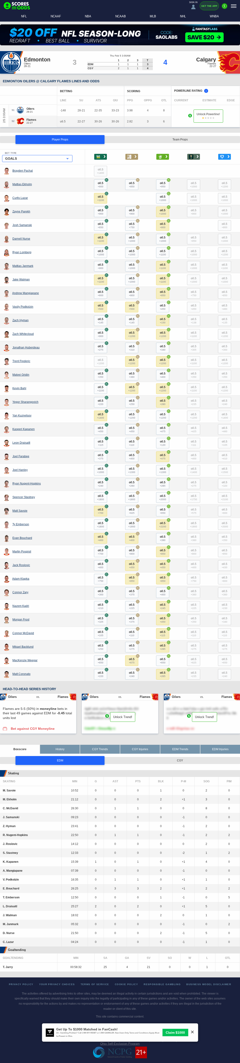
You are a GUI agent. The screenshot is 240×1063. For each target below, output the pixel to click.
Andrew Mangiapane (25, 293)
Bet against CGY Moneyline (33, 728)
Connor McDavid (23, 633)
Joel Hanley (20, 470)
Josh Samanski (22, 225)
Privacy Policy (21, 984)
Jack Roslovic (21, 565)
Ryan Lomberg (21, 252)
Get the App (209, 6)
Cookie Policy (126, 984)
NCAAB (120, 16)
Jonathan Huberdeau (26, 347)
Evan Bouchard (22, 538)
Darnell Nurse (21, 238)
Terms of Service (95, 984)
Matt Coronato (21, 674)
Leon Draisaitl (21, 442)
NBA (88, 16)
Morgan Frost (20, 619)
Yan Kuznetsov (21, 415)
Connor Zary (20, 592)
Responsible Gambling (162, 984)
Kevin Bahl (19, 388)
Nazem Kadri (20, 606)
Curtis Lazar (20, 198)
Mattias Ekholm (22, 184)
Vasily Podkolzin (22, 306)
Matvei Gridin (20, 374)
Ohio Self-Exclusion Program (120, 1043)
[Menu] (233, 6)
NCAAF (56, 16)
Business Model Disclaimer (208, 984)
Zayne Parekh (21, 211)
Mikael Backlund (23, 646)
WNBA (214, 16)
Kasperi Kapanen (23, 429)
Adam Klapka (20, 578)
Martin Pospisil (21, 551)
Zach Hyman (20, 320)
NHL (183, 16)
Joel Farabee (20, 456)
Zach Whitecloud (23, 334)
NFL (24, 16)
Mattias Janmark (22, 266)
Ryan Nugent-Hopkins (26, 483)
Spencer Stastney (23, 497)
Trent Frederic (21, 361)
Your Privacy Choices (57, 984)
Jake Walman (21, 279)
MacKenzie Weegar (25, 660)
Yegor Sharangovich (25, 402)
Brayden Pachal (22, 170)
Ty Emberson (20, 524)
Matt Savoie (19, 510)
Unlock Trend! (122, 717)
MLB (153, 16)
